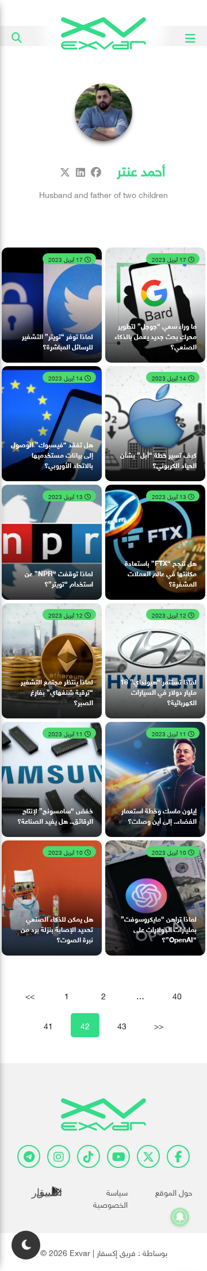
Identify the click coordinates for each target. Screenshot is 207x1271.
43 (121, 1025)
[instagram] (58, 1156)
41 (48, 1025)
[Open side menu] (190, 36)
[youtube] (118, 1156)
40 (177, 995)
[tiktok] (88, 1156)
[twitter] (148, 1156)
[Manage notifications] (180, 1217)
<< (29, 995)
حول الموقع (174, 1191)
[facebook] (178, 1156)
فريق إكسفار (116, 1252)
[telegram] (29, 1156)
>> (158, 1025)
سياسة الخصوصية (110, 1197)
